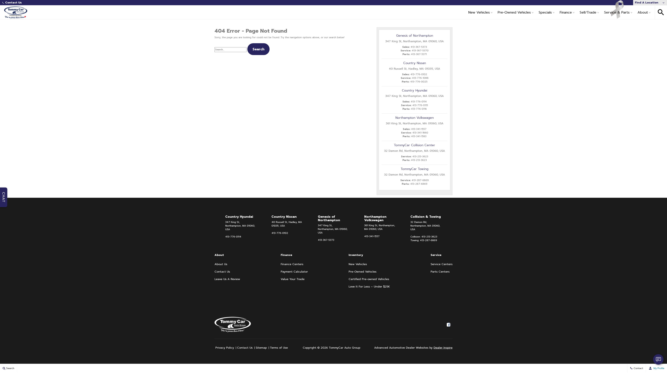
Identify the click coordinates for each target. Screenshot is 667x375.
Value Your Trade (292, 279)
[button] (661, 12)
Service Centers (441, 264)
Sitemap (261, 348)
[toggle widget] (658, 359)
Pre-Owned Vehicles (514, 12)
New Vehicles (479, 12)
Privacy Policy (224, 348)
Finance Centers (292, 264)
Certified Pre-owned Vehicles (369, 279)
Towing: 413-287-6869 (423, 240)
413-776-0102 (279, 233)
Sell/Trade (588, 12)
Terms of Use (279, 348)
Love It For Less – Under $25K (369, 287)
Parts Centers (440, 272)
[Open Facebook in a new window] (448, 324)
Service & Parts (617, 12)
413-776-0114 (233, 237)
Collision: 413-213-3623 (423, 237)
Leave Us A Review (227, 279)
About (642, 12)
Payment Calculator (294, 272)
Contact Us (13, 3)
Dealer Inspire (443, 348)
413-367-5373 (326, 240)
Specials (545, 12)
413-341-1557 (372, 236)
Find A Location (646, 3)
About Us (221, 264)
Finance (566, 12)
